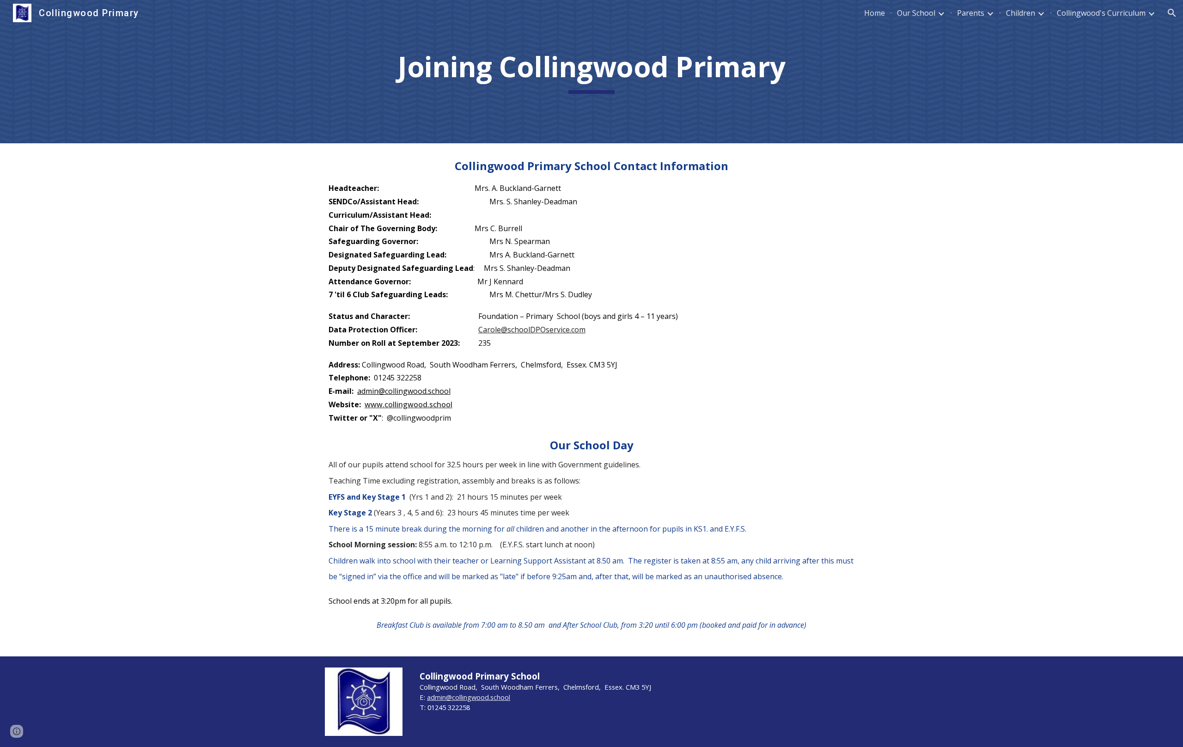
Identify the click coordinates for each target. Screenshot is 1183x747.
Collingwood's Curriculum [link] (1101, 13)
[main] (591, 72)
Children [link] (1020, 13)
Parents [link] (970, 13)
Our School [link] (916, 13)
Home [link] (874, 13)
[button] (1172, 13)
